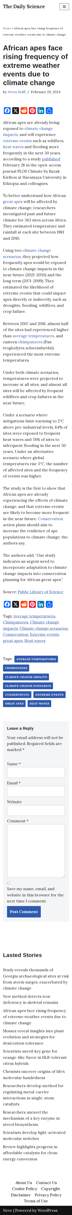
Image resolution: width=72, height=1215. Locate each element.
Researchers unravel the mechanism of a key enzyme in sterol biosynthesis (31, 1118)
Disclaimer (21, 1195)
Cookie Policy (24, 1188)
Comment (18, 820)
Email (14, 783)
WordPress (48, 1210)
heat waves (13, 146)
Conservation (50, 518)
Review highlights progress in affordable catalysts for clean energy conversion (30, 1152)
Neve (7, 1210)
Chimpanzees (15, 622)
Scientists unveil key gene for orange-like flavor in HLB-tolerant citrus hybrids (35, 1057)
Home (7, 28)
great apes (13, 201)
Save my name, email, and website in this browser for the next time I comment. (35, 894)
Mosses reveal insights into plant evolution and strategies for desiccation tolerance (33, 1037)
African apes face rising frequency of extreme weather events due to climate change (34, 1016)
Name (14, 763)
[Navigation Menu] (64, 6)
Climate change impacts (26, 677)
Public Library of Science (40, 591)
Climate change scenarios (44, 628)
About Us (23, 1182)
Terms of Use (36, 1201)
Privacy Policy (48, 1195)
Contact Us (46, 1182)
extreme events (17, 140)
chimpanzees (30, 341)
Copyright (50, 1188)
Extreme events (44, 634)
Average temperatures (34, 616)
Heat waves (34, 640)
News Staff (16, 92)
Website (14, 801)
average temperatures (33, 335)
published (51, 159)
